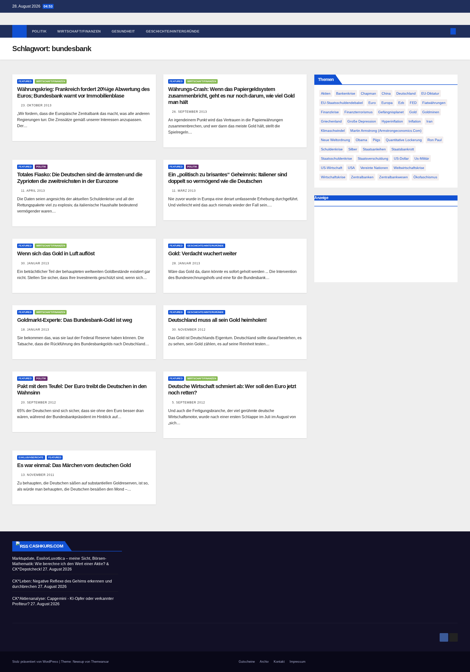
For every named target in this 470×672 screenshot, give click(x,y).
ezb (401, 103)
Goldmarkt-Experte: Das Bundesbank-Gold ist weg (74, 320)
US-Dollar (401, 158)
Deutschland (406, 93)
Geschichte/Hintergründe (173, 31)
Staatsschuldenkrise (336, 158)
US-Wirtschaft (331, 168)
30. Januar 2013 (35, 263)
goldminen (430, 112)
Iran (429, 121)
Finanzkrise (330, 112)
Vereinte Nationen (374, 168)
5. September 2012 (188, 402)
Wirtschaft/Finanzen (79, 31)
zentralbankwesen (393, 177)
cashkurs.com (46, 546)
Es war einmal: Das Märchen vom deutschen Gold (74, 465)
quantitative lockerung (404, 140)
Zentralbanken (362, 177)
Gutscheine (247, 661)
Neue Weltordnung (335, 140)
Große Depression (361, 121)
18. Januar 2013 (35, 329)
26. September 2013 (189, 111)
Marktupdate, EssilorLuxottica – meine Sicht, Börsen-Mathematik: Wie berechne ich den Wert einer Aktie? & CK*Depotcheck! (60, 563)
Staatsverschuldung (373, 158)
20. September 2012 (38, 402)
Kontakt (279, 661)
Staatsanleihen (374, 149)
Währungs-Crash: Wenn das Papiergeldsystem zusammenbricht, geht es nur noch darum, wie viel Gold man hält (231, 95)
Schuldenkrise (332, 149)
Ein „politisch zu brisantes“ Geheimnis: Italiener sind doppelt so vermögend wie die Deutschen (227, 177)
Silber (352, 149)
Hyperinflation (392, 121)
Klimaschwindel (333, 131)
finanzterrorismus (358, 112)
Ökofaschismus (425, 177)
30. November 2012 (189, 329)
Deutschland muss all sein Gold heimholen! (217, 320)
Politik (39, 31)
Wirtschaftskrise (333, 177)
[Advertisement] (386, 245)
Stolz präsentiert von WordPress (35, 661)
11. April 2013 (33, 190)
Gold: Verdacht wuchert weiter (202, 253)
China (386, 93)
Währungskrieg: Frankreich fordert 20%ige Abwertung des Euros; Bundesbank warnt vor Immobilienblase (83, 92)
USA (351, 168)
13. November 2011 (37, 475)
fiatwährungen (434, 103)
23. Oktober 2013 (36, 105)
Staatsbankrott (402, 149)
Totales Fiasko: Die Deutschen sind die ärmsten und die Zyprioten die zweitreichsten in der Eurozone (79, 177)
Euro (372, 103)
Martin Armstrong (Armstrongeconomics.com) (386, 131)
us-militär (421, 158)
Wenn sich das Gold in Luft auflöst (55, 253)
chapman (368, 93)
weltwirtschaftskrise (409, 168)
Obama (361, 140)
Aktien (325, 93)
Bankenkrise (345, 93)
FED (413, 103)
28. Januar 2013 (186, 263)
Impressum (298, 661)
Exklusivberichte (31, 457)
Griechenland (331, 121)
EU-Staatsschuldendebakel (342, 103)
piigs (376, 140)
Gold (413, 112)
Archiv (264, 661)
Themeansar (100, 661)
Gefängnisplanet (391, 112)
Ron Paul (434, 140)
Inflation (415, 121)
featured (25, 81)
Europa (387, 103)
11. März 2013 (184, 190)
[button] (445, 31)
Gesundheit (123, 31)
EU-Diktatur (430, 93)
